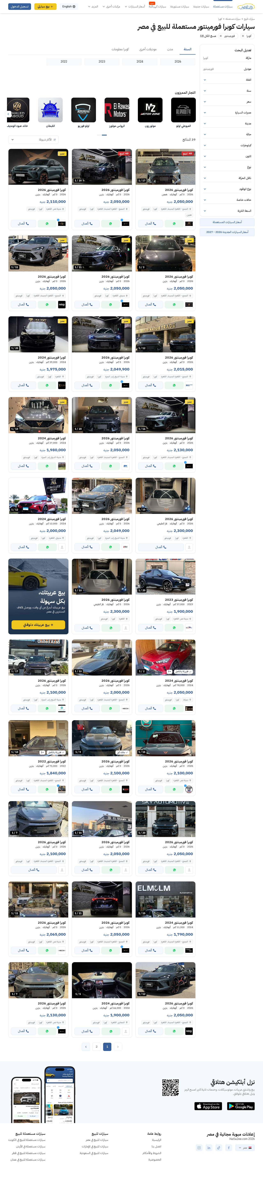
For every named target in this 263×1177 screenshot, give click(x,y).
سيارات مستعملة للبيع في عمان (27, 1159)
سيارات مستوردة (179, 7)
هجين (189, 215)
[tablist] (102, 49)
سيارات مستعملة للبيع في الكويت (26, 1140)
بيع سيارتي (44, 6)
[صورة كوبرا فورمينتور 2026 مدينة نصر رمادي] (38, 167)
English (67, 6)
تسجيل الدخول (20, 6)
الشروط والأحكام (152, 1153)
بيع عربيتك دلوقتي (36, 624)
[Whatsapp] (174, 223)
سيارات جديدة (201, 7)
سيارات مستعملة (223, 7)
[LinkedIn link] (209, 1147)
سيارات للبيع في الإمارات (95, 1146)
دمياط (185, 699)
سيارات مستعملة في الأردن (30, 1146)
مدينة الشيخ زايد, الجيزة (51, 457)
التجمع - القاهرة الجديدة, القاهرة (47, 780)
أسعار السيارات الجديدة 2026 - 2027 (227, 232)
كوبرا (155, 209)
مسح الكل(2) (208, 36)
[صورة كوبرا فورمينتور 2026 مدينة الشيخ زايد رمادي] (102, 334)
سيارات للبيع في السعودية (94, 1153)
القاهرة (58, 376)
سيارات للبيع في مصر (97, 1140)
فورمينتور (146, 209)
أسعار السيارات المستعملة (227, 222)
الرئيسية (156, 1140)
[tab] (188, 49)
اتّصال (148, 223)
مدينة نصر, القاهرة (181, 619)
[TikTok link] (219, 1147)
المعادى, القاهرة (118, 1022)
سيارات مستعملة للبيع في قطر (28, 1153)
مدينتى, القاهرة (55, 538)
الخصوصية (155, 1159)
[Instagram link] (199, 1147)
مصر (245, 1148)
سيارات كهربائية (157, 7)
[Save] (140, 154)
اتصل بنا (156, 1146)
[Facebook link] (228, 1147)
